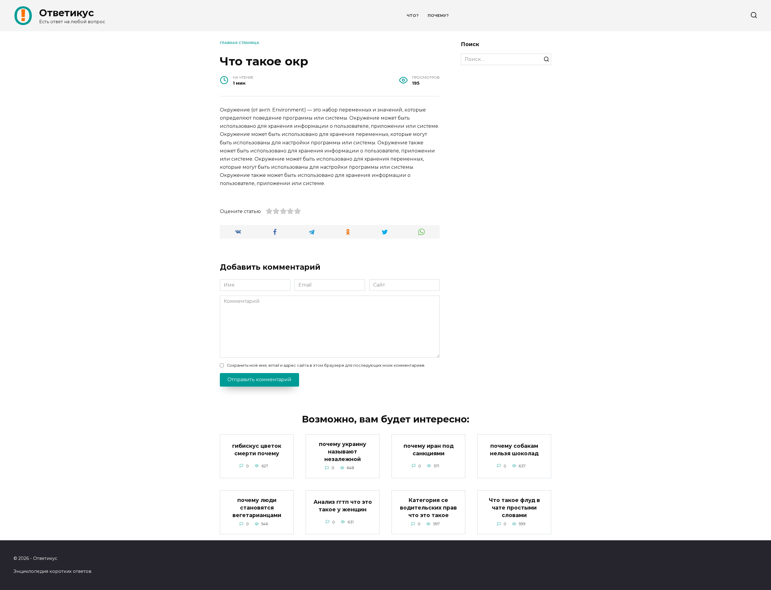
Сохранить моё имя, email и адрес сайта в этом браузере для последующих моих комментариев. (326, 365)
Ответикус (66, 13)
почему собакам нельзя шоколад (514, 450)
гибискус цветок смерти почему (256, 450)
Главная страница (239, 43)
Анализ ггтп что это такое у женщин (343, 506)
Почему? (438, 15)
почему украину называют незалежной (342, 451)
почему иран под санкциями (429, 450)
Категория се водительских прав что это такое (428, 507)
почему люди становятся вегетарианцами (257, 507)
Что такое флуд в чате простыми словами (514, 507)
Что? (413, 15)
